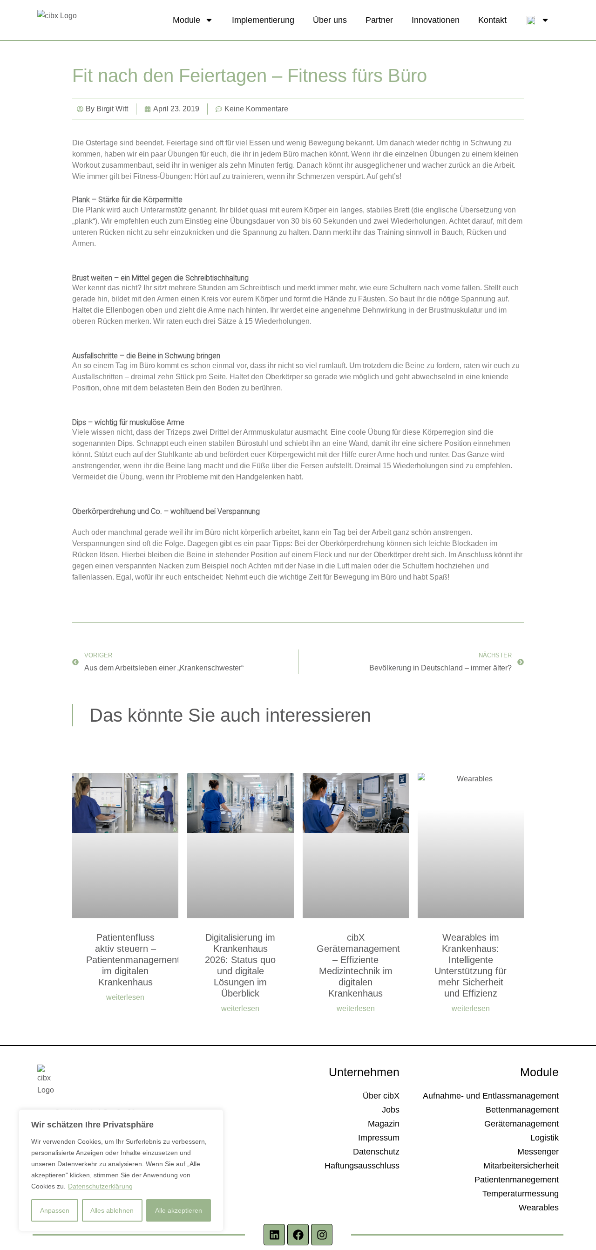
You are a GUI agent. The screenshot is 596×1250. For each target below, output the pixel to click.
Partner (379, 20)
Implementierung (263, 20)
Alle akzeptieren (178, 1210)
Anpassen (54, 1210)
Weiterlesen (125, 997)
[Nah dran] (213, 1117)
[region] (121, 1170)
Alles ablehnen (112, 1210)
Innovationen (436, 20)
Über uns (330, 20)
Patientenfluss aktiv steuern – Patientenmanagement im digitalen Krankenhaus (133, 959)
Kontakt (492, 20)
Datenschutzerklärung (100, 1186)
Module (186, 20)
